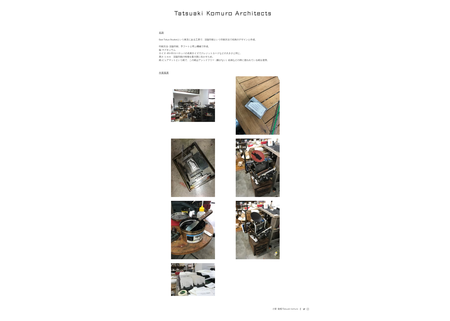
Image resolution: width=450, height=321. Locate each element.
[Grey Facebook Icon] (300, 309)
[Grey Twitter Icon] (304, 309)
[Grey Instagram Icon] (307, 309)
